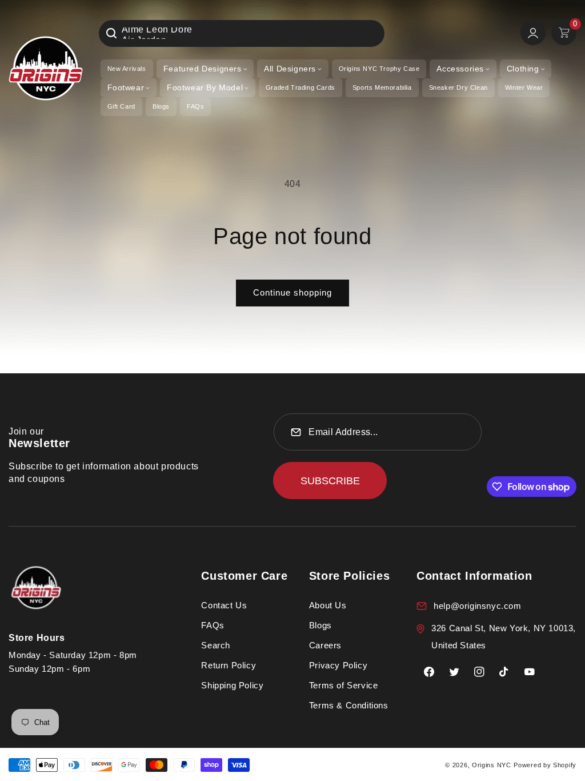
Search (215, 645)
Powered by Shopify (545, 765)
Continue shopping (292, 292)
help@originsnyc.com (477, 606)
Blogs (320, 625)
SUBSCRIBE (330, 481)
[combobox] (241, 33)
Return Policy (228, 665)
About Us (328, 605)
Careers (325, 645)
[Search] (111, 33)
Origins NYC (491, 765)
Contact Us (224, 605)
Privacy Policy (338, 665)
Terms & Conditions (348, 705)
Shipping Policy (232, 685)
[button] (205, 68)
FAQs (212, 625)
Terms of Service (343, 685)
